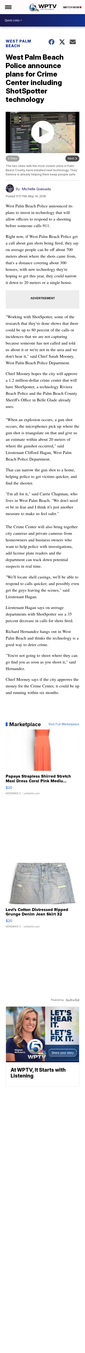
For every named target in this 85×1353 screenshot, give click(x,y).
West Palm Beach (18, 43)
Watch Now (71, 7)
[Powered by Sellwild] (72, 1000)
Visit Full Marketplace (63, 724)
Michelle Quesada (36, 189)
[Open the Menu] (8, 7)
